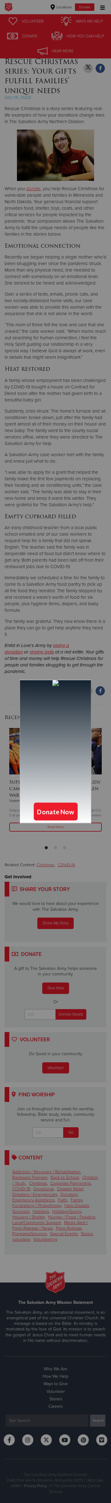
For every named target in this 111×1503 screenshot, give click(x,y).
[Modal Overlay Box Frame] (55, 751)
